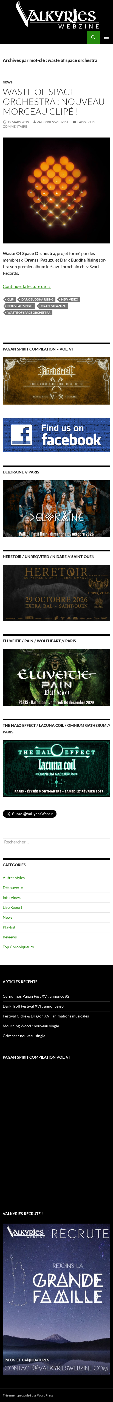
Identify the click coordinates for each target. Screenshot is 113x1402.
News (8, 82)
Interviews (12, 897)
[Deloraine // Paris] (56, 508)
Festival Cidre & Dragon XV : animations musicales (46, 1016)
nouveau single (20, 306)
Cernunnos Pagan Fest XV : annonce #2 (36, 996)
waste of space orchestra (28, 312)
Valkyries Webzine (53, 122)
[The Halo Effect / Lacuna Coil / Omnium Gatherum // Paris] (56, 768)
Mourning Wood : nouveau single (31, 1026)
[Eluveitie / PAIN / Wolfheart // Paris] (56, 677)
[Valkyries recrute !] (56, 1299)
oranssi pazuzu (53, 306)
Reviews (10, 937)
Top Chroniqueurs (18, 946)
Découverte (13, 887)
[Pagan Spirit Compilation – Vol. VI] (56, 380)
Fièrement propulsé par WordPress (28, 1395)
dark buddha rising (37, 299)
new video (69, 299)
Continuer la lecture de (27, 286)
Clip (10, 299)
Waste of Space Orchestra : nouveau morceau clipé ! (54, 101)
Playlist (9, 927)
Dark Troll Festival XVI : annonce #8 (33, 1006)
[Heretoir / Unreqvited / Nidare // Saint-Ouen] (56, 592)
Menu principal (106, 37)
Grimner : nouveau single (24, 1035)
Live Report (12, 907)
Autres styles (14, 877)
